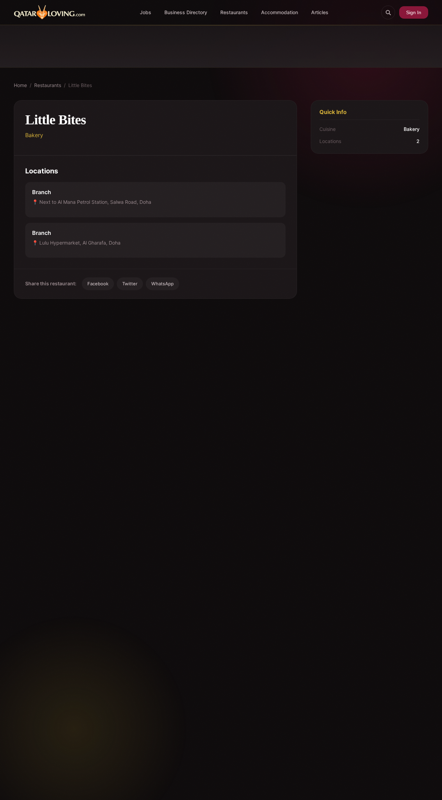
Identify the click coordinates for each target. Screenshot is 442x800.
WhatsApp (162, 283)
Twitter (129, 283)
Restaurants (234, 12)
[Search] (388, 12)
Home (20, 85)
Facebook (97, 283)
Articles (319, 12)
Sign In (413, 12)
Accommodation (279, 12)
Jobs (145, 12)
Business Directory (185, 12)
